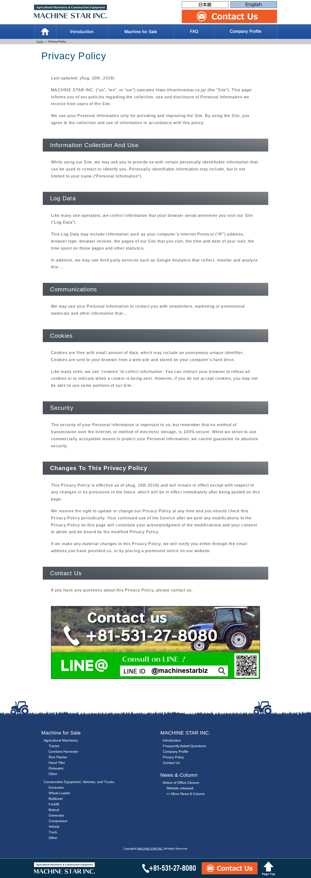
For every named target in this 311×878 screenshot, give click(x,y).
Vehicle (54, 826)
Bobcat (54, 810)
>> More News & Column (185, 794)
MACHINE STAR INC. (150, 848)
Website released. (180, 788)
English (254, 4)
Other (53, 774)
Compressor (58, 821)
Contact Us (171, 763)
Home (45, 31)
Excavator (56, 787)
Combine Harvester (63, 751)
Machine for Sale (141, 31)
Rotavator (56, 768)
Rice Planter (58, 757)
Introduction (82, 31)
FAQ (194, 31)
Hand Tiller (57, 763)
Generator (56, 815)
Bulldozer (56, 799)
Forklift (54, 804)
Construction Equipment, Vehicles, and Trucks (79, 782)
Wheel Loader (59, 793)
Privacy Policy (173, 757)
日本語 (205, 4)
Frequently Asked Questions (184, 746)
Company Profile (245, 31)
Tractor (54, 746)
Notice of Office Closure (181, 783)
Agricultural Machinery (61, 740)
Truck (53, 832)
